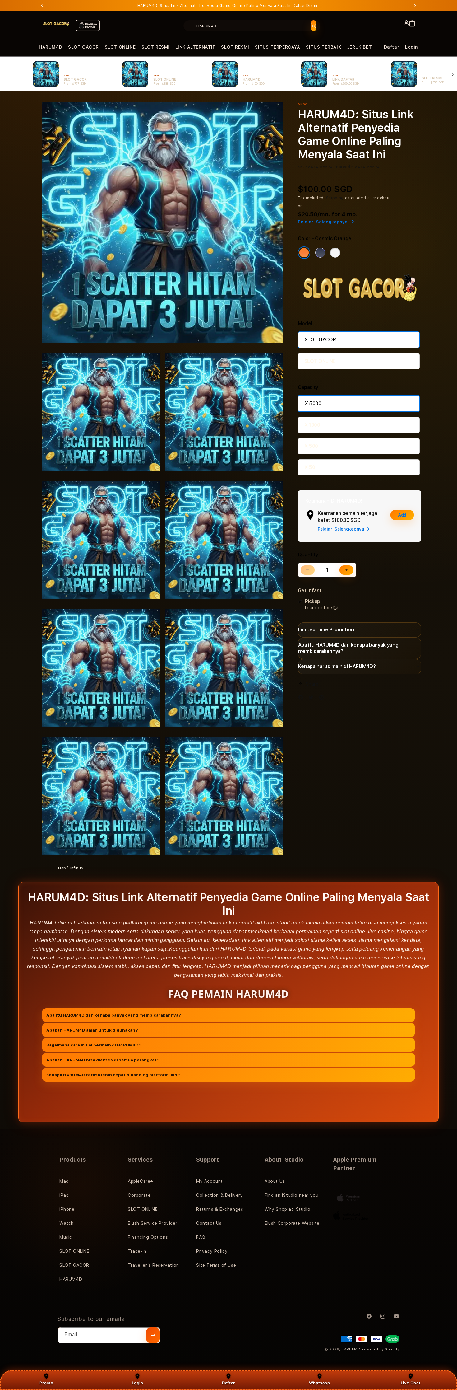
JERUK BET (359, 46)
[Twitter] (312, 698)
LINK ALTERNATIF (195, 46)
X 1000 (312, 425)
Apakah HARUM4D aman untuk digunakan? (92, 1029)
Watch (66, 1223)
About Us (275, 1181)
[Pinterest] (323, 698)
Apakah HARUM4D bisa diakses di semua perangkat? (102, 1059)
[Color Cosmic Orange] (304, 252)
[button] (50, 47)
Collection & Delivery (219, 1195)
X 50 (309, 467)
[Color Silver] (335, 253)
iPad (64, 1195)
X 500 (311, 446)
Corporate (139, 1195)
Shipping (335, 198)
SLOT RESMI (155, 46)
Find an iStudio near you (291, 1195)
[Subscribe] (153, 1335)
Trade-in (137, 1251)
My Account (209, 1181)
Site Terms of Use (216, 1265)
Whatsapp (319, 1382)
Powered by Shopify (380, 1349)
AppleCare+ (140, 1181)
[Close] (313, 25)
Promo (46, 1382)
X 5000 (313, 403)
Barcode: (345, 167)
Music (65, 1237)
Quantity (308, 555)
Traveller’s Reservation (153, 1265)
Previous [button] (42, 5)
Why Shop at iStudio (287, 1209)
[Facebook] (302, 698)
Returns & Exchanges (219, 1209)
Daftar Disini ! (306, 5)
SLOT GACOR (83, 46)
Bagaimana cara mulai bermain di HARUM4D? (93, 1044)
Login (137, 1382)
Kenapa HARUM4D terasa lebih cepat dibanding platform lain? (113, 1074)
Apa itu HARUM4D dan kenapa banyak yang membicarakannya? (113, 1014)
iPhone (67, 1209)
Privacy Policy (212, 1251)
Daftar (228, 1382)
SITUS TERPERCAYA (277, 46)
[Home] (56, 23)
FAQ (200, 1237)
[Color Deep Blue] (320, 253)
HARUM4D (50, 46)
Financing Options (148, 1237)
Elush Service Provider (152, 1223)
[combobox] (251, 25)
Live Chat (410, 1382)
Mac (64, 1181)
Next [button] (415, 5)
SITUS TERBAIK (323, 46)
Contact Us (209, 1223)
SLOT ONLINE (120, 46)
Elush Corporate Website (292, 1223)
